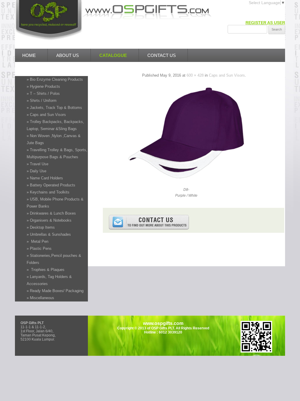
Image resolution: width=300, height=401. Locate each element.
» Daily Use (36, 171)
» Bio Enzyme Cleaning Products (55, 79)
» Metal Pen (37, 241)
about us (67, 55)
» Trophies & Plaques (45, 269)
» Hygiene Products (43, 86)
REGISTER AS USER (265, 22)
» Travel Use (37, 164)
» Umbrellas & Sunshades (49, 234)
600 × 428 (195, 75)
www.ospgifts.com (163, 323)
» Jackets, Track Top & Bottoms (54, 107)
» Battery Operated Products (51, 185)
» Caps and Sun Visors (46, 114)
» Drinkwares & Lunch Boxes (51, 213)
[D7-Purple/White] (186, 179)
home (29, 55)
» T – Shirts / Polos (43, 93)
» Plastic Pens (39, 248)
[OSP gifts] (48, 39)
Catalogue (113, 55)
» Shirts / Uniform (42, 100)
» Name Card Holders (45, 178)
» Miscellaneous (40, 298)
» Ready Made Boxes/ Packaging (55, 291)
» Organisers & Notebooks (49, 220)
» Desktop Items (41, 227)
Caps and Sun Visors (227, 75)
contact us (161, 55)
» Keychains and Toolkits (48, 192)
